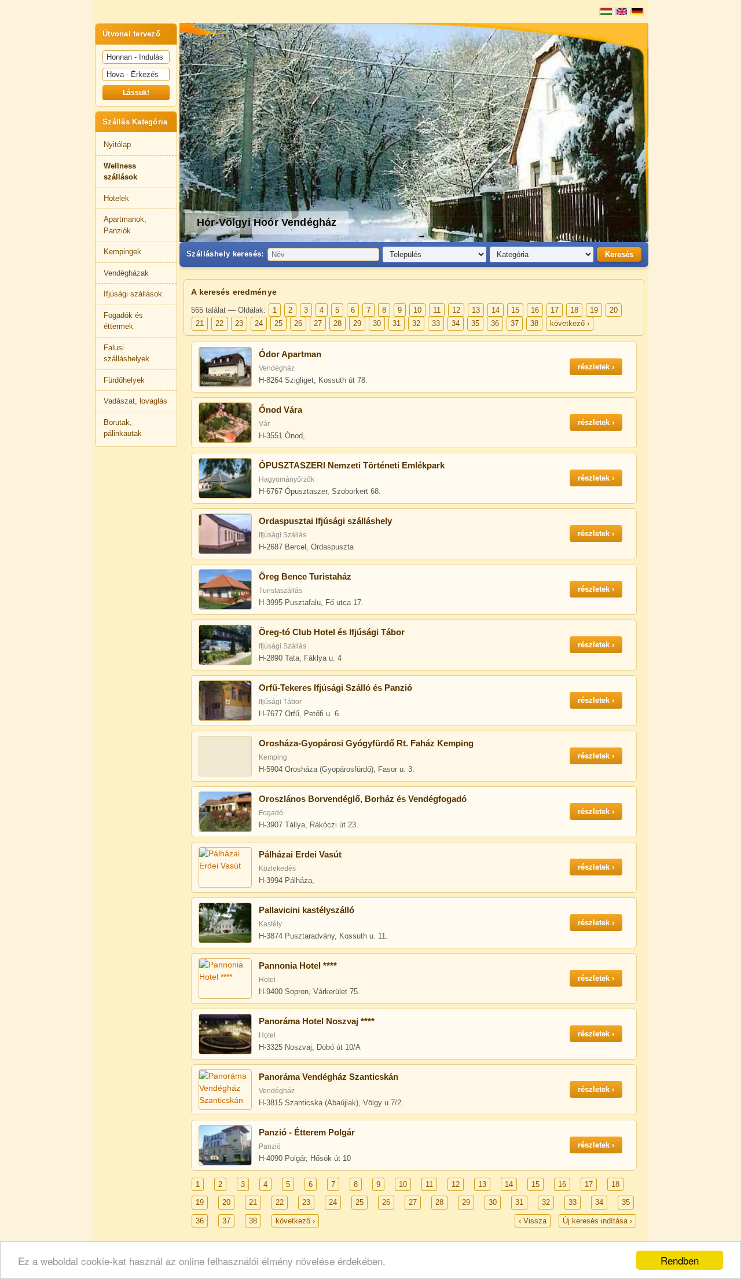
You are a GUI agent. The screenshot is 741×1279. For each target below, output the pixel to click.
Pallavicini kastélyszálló (306, 910)
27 (318, 323)
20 (614, 310)
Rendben (680, 1260)
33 (436, 323)
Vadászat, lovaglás (135, 401)
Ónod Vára (280, 410)
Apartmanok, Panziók (125, 225)
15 (515, 310)
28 (337, 323)
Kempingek (122, 251)
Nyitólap (117, 144)
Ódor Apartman (290, 354)
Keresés (619, 254)
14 (495, 310)
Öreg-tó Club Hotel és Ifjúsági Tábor (332, 632)
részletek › (596, 366)
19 (594, 310)
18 (574, 310)
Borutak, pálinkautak (123, 428)
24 (259, 323)
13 (476, 310)
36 (495, 323)
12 (456, 310)
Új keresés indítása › (597, 1220)
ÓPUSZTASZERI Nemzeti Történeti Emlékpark (352, 465)
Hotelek (116, 198)
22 (219, 323)
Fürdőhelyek (124, 380)
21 (200, 323)
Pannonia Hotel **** (298, 965)
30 (377, 323)
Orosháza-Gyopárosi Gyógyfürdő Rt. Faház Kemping (366, 743)
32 (416, 323)
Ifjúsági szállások (133, 293)
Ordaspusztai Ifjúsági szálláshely (325, 521)
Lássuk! (136, 93)
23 (239, 323)
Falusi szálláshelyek (126, 353)
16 (535, 310)
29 (357, 323)
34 (456, 323)
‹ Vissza (532, 1220)
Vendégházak (126, 273)
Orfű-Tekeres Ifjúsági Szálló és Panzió (335, 687)
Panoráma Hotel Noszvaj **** (317, 1021)
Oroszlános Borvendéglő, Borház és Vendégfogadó (363, 799)
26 (298, 323)
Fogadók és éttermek (123, 321)
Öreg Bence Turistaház (305, 576)
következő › (569, 323)
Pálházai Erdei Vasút (300, 854)
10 (417, 310)
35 (475, 323)
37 (515, 323)
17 (555, 310)
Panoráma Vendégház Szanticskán (328, 1077)
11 (437, 310)
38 (534, 323)
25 (278, 323)
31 (396, 323)
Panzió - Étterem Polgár (307, 1132)
